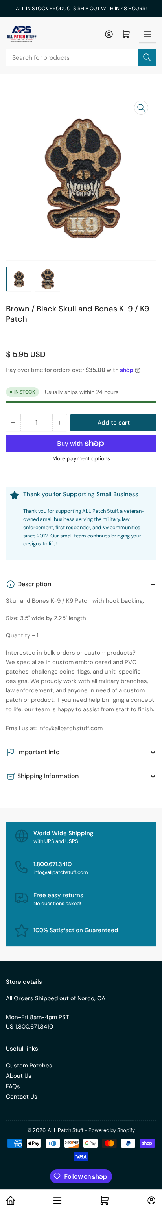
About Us (18, 1076)
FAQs (13, 1086)
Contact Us (21, 1097)
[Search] (147, 57)
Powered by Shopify (111, 1130)
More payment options (81, 458)
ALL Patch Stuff (65, 1130)
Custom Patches (29, 1065)
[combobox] (81, 57)
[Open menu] (147, 34)
